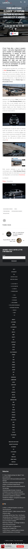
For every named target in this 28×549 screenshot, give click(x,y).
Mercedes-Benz (13, 399)
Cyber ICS (14, 310)
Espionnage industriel (14, 307)
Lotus (13, 389)
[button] (24, 2)
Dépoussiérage (14, 302)
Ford (5, 70)
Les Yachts (14, 288)
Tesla (13, 429)
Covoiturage (13, 451)
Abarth (13, 319)
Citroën (13, 344)
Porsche (13, 414)
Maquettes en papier (13, 444)
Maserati (13, 392)
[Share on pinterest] (13, 25)
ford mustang (6, 211)
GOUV (13, 454)
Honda (13, 362)
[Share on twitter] (7, 25)
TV (5, 504)
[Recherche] (20, 2)
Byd (13, 339)
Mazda (13, 394)
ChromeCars (22, 174)
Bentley (13, 332)
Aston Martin (13, 327)
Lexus (13, 387)
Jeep (13, 372)
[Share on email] (15, 28)
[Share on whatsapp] (20, 25)
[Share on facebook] (4, 25)
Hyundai (13, 364)
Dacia (13, 349)
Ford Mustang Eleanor (17, 211)
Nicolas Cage (6, 213)
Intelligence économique (14, 305)
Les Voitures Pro (14, 286)
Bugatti (13, 337)
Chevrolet (13, 342)
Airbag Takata (13, 459)
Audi (13, 329)
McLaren (13, 397)
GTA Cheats (14, 297)
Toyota (13, 432)
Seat (13, 422)
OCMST (14, 312)
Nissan (13, 404)
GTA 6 (14, 295)
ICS (14, 315)
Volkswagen (13, 434)
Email (4, 255)
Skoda (13, 424)
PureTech (13, 461)
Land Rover (13, 384)
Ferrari (13, 354)
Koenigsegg (13, 377)
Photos (4, 181)
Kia (13, 374)
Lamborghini (13, 379)
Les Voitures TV (14, 283)
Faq (14, 274)
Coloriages (13, 446)
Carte (14, 269)
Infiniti (13, 367)
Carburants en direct (13, 464)
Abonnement (14, 271)
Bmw (13, 334)
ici (6, 140)
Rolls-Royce (13, 419)
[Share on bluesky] (23, 25)
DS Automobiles (13, 352)
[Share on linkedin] (17, 25)
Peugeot (13, 412)
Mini (13, 402)
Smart (13, 427)
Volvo (13, 437)
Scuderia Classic (14, 291)
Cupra (13, 347)
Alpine (13, 324)
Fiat (13, 357)
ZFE (13, 449)
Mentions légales (14, 279)
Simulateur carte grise (13, 441)
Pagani (13, 409)
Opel (14, 407)
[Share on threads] (10, 25)
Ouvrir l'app (20, 546)
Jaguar (13, 369)
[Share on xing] (12, 28)
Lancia (13, 382)
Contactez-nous (14, 276)
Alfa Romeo (13, 322)
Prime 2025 (13, 456)
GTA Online (14, 300)
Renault (13, 417)
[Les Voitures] (7, 2)
